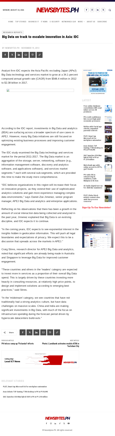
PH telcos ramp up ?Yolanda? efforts (17, 343)
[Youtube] (68, 423)
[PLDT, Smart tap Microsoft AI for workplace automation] (108, 139)
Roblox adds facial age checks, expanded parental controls (93, 129)
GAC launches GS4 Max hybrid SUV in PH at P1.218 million (25, 397)
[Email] (26, 55)
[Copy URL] (40, 55)
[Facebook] (86, 10)
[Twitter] (103, 10)
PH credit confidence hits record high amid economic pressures (92, 119)
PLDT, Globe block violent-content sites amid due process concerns (92, 198)
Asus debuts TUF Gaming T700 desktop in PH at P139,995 (25, 392)
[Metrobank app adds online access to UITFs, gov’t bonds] (108, 168)
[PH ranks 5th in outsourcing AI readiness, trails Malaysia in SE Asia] (108, 177)
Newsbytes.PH (12, 48)
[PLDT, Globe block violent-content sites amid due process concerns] (108, 198)
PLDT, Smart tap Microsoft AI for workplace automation (25, 387)
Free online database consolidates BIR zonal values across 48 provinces (93, 109)
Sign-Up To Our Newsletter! (96, 207)
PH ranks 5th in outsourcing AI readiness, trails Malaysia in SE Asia (91, 178)
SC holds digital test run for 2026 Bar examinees (93, 187)
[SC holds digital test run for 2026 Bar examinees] (108, 188)
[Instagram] (92, 10)
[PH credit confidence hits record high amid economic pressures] (108, 120)
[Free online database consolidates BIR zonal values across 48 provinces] (108, 108)
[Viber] (33, 55)
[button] (110, 10)
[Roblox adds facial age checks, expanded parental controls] (108, 129)
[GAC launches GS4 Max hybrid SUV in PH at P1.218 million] (108, 158)
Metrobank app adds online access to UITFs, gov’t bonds (93, 167)
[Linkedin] (98, 10)
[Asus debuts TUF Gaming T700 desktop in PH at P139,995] (108, 148)
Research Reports (12, 32)
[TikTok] (59, 423)
